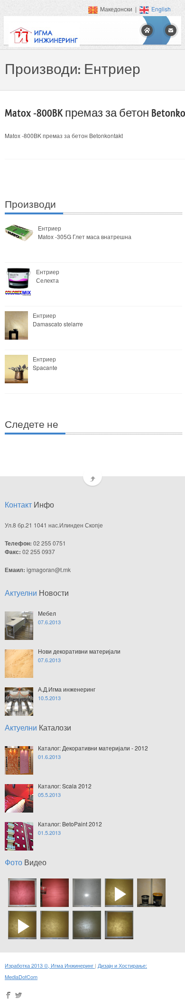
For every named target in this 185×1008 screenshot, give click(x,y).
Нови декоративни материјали (79, 651)
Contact (170, 30)
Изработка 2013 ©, (28, 965)
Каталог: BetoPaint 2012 (70, 824)
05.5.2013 (49, 794)
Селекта (47, 280)
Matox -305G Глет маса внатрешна (84, 236)
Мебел (47, 613)
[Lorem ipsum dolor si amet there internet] (19, 625)
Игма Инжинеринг (73, 965)
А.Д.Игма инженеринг (66, 689)
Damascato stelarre (58, 324)
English (161, 9)
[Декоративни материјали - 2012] (19, 760)
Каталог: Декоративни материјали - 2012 (93, 748)
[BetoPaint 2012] (19, 836)
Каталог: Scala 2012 (65, 786)
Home (147, 30)
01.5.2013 (49, 832)
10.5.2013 (49, 698)
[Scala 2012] (19, 798)
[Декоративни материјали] (21, 894)
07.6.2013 (49, 622)
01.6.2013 (49, 756)
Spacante (45, 367)
